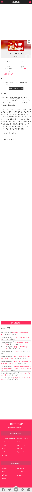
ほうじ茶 (10, 74)
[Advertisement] (16, 21)
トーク (23, 62)
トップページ (5, 442)
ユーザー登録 (20, 468)
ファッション (5, 445)
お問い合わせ (20, 475)
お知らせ (4, 472)
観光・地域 (19, 448)
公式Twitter (5, 475)
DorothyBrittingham (7, 373)
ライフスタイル (21, 452)
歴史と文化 (4, 455)
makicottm (4, 378)
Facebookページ (21, 472)
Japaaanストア (6, 468)
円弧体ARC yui (18, 352)
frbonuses (4, 332)
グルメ (24, 68)
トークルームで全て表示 (16, 88)
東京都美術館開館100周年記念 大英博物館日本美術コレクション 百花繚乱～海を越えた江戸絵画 (16, 368)
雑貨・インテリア (21, 445)
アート (18, 442)
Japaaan (16, 1)
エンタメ (4, 452)
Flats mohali (5, 337)
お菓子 (5, 74)
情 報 (8, 62)
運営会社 (4, 478)
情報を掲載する (16, 323)
